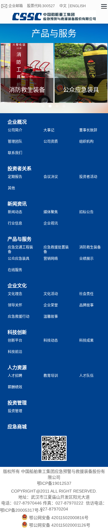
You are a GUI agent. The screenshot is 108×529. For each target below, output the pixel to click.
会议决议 (51, 177)
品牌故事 (86, 305)
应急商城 (17, 426)
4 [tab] (63, 106)
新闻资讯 (17, 203)
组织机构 (86, 141)
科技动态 (51, 340)
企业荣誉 (51, 305)
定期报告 (15, 177)
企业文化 (17, 285)
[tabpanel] (27, 75)
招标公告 (86, 212)
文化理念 (15, 294)
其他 (11, 188)
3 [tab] (57, 106)
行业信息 (15, 223)
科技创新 (17, 332)
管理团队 (15, 141)
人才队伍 (86, 376)
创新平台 (15, 340)
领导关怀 (15, 305)
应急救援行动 (18, 317)
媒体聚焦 (51, 212)
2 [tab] (50, 106)
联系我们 (15, 153)
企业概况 (17, 122)
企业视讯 (51, 223)
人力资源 (17, 367)
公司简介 (15, 130)
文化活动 (51, 294)
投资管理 (17, 402)
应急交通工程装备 (20, 249)
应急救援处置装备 (56, 249)
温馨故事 (51, 317)
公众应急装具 (18, 259)
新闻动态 (15, 212)
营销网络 (51, 259)
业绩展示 (86, 259)
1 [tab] (43, 106)
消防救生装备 (90, 247)
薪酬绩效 (15, 387)
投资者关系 (20, 168)
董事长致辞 (88, 130)
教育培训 (51, 376)
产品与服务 (20, 239)
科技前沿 (15, 352)
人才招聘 (15, 376)
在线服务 (15, 270)
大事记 (49, 130)
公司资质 (51, 141)
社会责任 (86, 294)
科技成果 (86, 340)
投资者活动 (88, 177)
